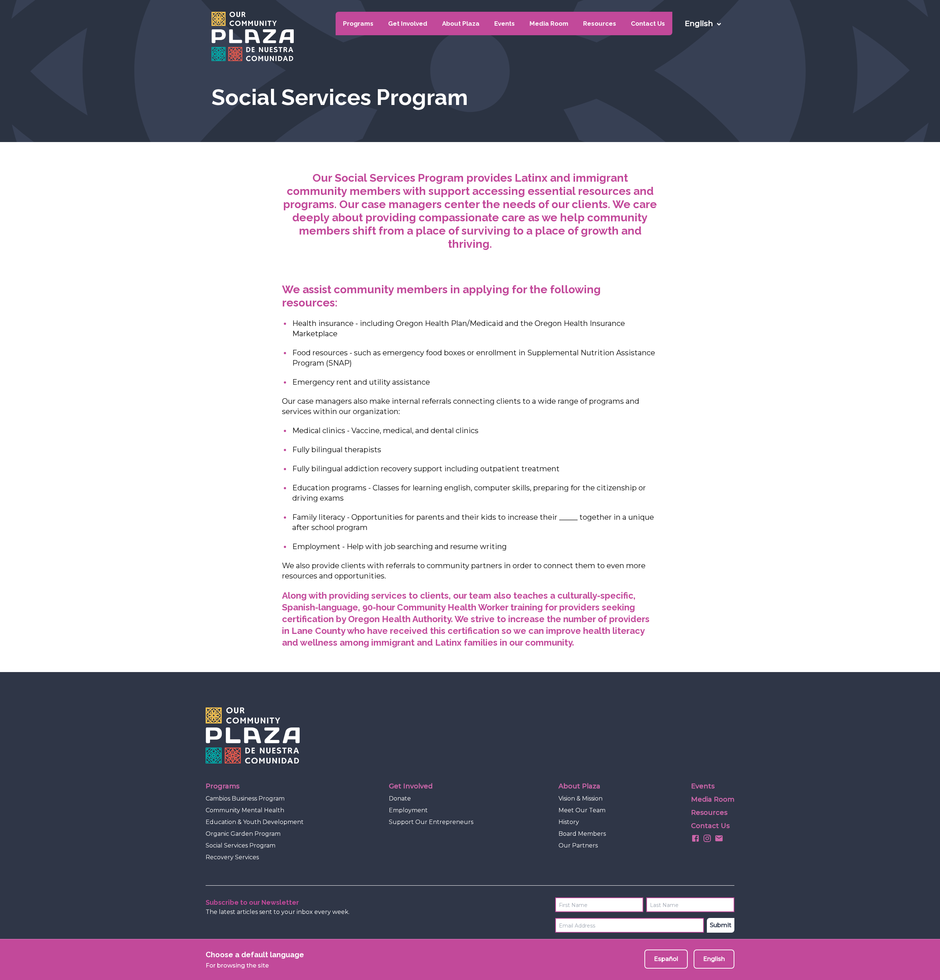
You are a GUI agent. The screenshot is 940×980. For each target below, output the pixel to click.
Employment (408, 810)
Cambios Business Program (245, 798)
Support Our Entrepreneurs (431, 822)
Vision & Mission (580, 798)
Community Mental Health (245, 810)
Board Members (582, 833)
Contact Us (648, 23)
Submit (720, 925)
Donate (400, 798)
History (568, 822)
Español (666, 958)
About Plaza (461, 23)
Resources (599, 23)
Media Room (548, 23)
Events (504, 23)
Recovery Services (232, 857)
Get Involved (407, 23)
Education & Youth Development (255, 822)
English (714, 958)
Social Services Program (240, 845)
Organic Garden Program (243, 833)
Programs (358, 23)
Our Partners (578, 845)
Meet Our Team (581, 810)
